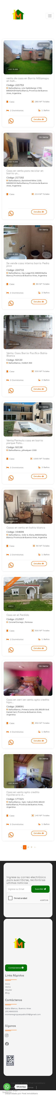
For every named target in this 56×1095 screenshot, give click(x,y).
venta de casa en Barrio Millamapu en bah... (27, 79)
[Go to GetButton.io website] (6, 1092)
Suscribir (39, 889)
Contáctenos (15, 968)
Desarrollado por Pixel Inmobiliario (21, 1093)
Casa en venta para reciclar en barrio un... (24, 172)
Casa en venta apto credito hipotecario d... (22, 793)
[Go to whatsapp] (6, 1086)
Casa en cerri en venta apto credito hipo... (27, 701)
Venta (8, 987)
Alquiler (8, 990)
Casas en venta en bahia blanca (25, 528)
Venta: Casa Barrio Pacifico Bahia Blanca (26, 354)
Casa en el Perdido (17, 615)
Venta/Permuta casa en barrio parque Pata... (24, 441)
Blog (7, 993)
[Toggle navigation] (50, 16)
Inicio (7, 984)
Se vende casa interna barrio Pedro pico (27, 264)
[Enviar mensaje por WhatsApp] (11, 121)
